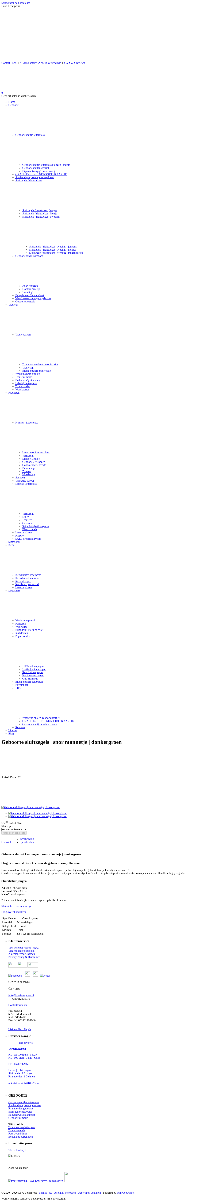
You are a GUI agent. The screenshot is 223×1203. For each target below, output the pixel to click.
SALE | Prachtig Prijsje (28, 538)
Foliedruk (20, 623)
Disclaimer (34, 957)
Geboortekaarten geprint (35, 167)
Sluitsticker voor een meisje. (16, 906)
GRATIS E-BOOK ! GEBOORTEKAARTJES (48, 721)
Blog (11, 733)
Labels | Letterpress (26, 383)
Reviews (20, 727)
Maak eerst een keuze (14, 833)
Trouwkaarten (23, 334)
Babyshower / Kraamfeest (29, 295)
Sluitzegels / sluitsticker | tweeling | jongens (53, 246)
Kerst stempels (23, 581)
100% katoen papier (33, 666)
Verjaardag (28, 455)
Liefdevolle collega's (19, 1029)
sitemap (43, 1192)
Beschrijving (27, 838)
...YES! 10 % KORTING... (23, 1082)
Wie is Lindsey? (17, 1150)
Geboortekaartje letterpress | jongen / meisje (46, 164)
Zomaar (26, 471)
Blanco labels (29, 529)
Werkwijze (21, 626)
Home (11, 101)
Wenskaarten (22, 389)
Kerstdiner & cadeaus (27, 578)
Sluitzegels (7, 826)
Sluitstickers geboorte (20, 1111)
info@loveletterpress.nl (21, 995)
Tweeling (27, 292)
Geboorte (13, 104)
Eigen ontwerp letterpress (29, 681)
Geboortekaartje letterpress (30, 134)
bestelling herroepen (65, 1192)
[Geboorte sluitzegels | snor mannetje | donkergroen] (30, 807)
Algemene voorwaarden (21, 953)
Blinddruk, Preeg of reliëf (29, 629)
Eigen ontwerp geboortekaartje (39, 171)
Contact (5, 62)
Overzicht (7, 842)
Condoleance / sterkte (34, 464)
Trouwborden (22, 386)
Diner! (25, 516)
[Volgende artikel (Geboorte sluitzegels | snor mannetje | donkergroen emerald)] (111, 792)
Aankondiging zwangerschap (24, 1105)
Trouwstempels (23, 376)
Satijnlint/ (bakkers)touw (35, 526)
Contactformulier (17, 1005)
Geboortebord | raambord (29, 255)
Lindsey (12, 730)
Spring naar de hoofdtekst (15, 2)
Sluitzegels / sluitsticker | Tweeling (41, 216)
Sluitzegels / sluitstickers (28, 180)
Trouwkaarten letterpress (21, 1127)
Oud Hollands (30, 678)
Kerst (11, 544)
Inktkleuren (21, 633)
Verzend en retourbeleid (21, 950)
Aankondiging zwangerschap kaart (34, 177)
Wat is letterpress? (25, 620)
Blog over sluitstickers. (13, 911)
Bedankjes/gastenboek (27, 380)
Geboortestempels (25, 301)
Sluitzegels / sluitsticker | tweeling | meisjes (52, 249)
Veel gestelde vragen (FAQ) (23, 947)
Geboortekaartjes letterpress (23, 1102)
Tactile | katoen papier (34, 669)
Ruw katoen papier (32, 672)
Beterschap (28, 468)
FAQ (14, 62)
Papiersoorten (22, 636)
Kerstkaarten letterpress (28, 574)
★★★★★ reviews (74, 62)
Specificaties (27, 842)
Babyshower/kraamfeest (21, 1114)
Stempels (20, 477)
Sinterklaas (14, 541)
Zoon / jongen (30, 285)
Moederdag (28, 474)
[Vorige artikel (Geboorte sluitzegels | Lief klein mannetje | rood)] (111, 762)
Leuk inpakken (23, 532)
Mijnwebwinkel (125, 1192)
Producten (14, 392)
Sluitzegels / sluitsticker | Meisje (39, 213)
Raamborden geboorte (20, 1108)
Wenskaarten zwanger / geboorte (33, 298)
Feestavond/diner (17, 1133)
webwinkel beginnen (89, 1192)
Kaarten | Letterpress (26, 422)
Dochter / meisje (31, 288)
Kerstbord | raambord (27, 584)
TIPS (18, 687)
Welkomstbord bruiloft (27, 373)
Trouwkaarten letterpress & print (40, 364)
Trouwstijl (27, 367)
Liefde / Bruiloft (31, 458)
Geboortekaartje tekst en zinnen (39, 724)
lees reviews (26, 1042)
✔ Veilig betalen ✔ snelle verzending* (40, 62)
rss (50, 1192)
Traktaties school (24, 480)
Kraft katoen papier (33, 675)
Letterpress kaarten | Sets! (36, 452)
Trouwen (13, 304)
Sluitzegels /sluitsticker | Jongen (39, 210)
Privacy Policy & (18, 957)
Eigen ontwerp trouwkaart (36, 370)
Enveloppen (22, 684)
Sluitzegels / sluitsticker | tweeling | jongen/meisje (56, 252)
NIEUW (20, 535)
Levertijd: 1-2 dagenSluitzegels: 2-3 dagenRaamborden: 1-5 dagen (21, 1073)
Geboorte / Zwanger (33, 461)
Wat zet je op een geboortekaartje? (41, 717)
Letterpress (14, 590)
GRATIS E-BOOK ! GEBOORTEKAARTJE (41, 174)
